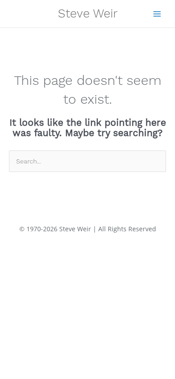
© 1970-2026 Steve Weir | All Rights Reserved (87, 229)
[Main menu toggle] (157, 13)
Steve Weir (88, 13)
